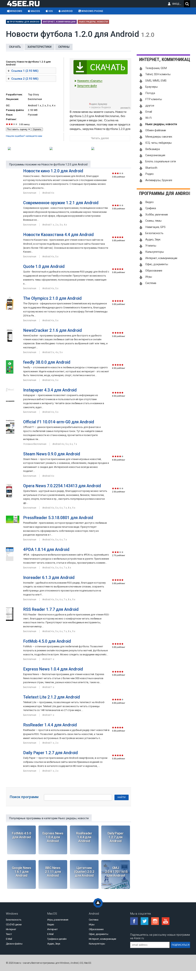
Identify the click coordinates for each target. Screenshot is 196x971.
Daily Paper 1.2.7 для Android (50, 752)
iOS (50, 11)
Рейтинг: (11, 119)
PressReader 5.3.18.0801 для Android (58, 517)
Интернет (11, 929)
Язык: (9, 114)
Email (148, 111)
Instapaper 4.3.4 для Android (50, 390)
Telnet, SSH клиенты (158, 74)
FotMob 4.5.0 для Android (47, 641)
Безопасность (154, 233)
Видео (149, 202)
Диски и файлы (14, 943)
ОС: (8, 105)
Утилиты (150, 245)
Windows (15, 11)
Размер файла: (15, 110)
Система (150, 283)
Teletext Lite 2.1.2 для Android (51, 697)
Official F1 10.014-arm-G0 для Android (58, 421)
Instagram (155, 921)
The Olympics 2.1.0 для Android (52, 298)
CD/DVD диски (14, 924)
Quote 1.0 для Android (44, 266)
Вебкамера (152, 149)
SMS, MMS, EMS (156, 80)
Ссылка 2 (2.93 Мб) (24, 78)
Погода (150, 93)
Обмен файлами (155, 130)
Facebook (134, 921)
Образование (153, 270)
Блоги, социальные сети (160, 161)
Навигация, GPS (155, 227)
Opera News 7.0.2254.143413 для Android (62, 485)
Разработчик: (14, 94)
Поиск (187, 3)
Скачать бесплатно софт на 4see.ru (26, 3)
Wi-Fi (148, 118)
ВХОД (176, 3)
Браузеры (151, 86)
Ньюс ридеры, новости (93, 22)
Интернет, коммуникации (59, 22)
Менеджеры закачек (158, 136)
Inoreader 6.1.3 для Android (48, 577)
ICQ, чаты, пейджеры (158, 142)
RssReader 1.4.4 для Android (50, 724)
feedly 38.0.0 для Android (46, 362)
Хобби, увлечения (156, 214)
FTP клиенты (153, 99)
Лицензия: (12, 99)
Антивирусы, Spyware (158, 180)
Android (67, 11)
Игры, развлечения (57, 919)
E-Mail (9, 938)
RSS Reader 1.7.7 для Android (50, 609)
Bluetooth (151, 167)
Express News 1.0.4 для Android (53, 669)
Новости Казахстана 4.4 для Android (58, 234)
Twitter (144, 921)
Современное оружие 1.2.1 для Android (60, 202)
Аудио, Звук (152, 239)
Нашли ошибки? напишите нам (24, 136)
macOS (35, 11)
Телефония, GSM (156, 68)
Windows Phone (92, 11)
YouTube (165, 921)
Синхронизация (155, 155)
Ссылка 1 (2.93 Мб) (24, 71)
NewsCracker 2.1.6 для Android (52, 330)
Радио (149, 174)
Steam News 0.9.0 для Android (51, 454)
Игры (148, 276)
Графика (150, 208)
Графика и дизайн (56, 938)
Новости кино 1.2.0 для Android (53, 170)
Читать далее (100, 138)
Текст (9, 934)
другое (149, 105)
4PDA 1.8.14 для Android (46, 549)
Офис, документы (156, 264)
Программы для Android (24, 22)
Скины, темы (153, 220)
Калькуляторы (154, 251)
